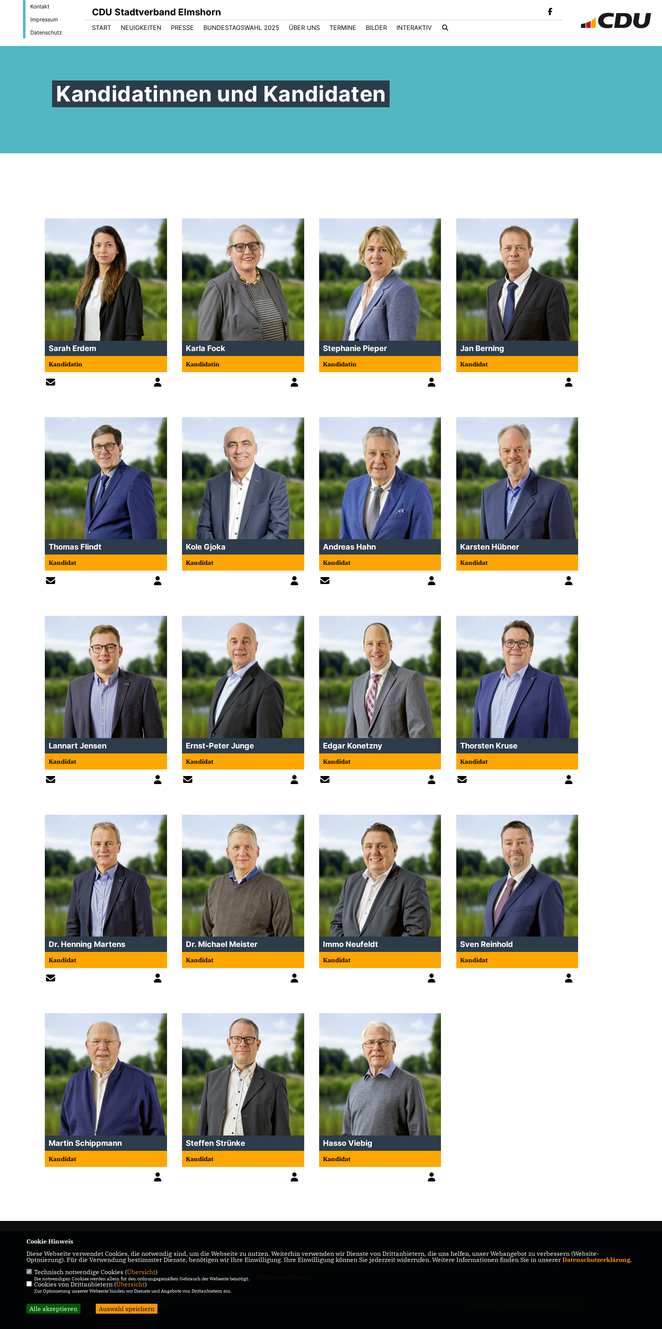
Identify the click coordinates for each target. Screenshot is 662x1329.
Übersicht (141, 1272)
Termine (342, 28)
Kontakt (39, 6)
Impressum (44, 19)
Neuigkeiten (141, 28)
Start (101, 28)
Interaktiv (414, 28)
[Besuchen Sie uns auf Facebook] (550, 12)
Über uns (304, 28)
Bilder (376, 28)
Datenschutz (46, 32)
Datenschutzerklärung (596, 1259)
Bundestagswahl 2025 (241, 28)
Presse (182, 28)
